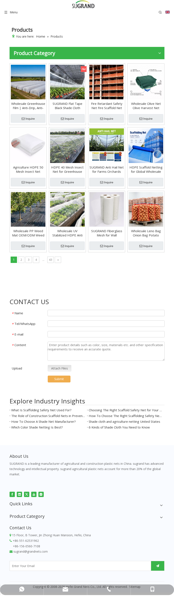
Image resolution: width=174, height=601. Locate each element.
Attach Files (59, 368)
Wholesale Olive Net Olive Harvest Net (146, 105)
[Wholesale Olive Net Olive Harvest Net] (146, 81)
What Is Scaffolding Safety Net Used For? (41, 410)
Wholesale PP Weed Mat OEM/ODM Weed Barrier (28, 233)
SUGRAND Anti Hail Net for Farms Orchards (107, 169)
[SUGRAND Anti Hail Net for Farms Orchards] (106, 145)
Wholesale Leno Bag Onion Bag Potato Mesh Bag (146, 233)
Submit (59, 379)
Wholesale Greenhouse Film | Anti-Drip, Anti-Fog (28, 105)
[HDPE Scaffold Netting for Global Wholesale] (146, 145)
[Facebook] (12, 494)
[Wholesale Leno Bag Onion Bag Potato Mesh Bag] (146, 209)
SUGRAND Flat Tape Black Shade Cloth (67, 105)
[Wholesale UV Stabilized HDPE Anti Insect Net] (67, 209)
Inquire (30, 118)
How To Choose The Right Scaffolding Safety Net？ (126, 416)
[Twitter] (26, 494)
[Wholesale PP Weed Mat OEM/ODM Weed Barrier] (28, 209)
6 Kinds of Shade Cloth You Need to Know (119, 427)
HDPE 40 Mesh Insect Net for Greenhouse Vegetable (67, 169)
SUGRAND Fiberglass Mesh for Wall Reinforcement (106, 233)
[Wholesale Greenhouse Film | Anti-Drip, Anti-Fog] (28, 81)
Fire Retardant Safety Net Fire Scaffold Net (106, 105)
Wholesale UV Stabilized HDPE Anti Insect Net (67, 233)
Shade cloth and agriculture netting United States (124, 421)
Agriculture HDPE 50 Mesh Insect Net (28, 169)
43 (50, 260)
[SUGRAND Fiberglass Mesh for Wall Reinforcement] (106, 209)
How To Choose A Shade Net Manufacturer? (43, 421)
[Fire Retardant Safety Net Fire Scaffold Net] (106, 81)
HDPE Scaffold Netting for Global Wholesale (146, 169)
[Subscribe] (157, 566)
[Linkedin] (19, 494)
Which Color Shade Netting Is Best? (37, 427)
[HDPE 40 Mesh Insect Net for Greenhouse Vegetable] (67, 145)
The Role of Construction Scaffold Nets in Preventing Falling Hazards (48, 416)
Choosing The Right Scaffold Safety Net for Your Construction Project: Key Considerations (126, 410)
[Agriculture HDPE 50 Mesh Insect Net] (28, 145)
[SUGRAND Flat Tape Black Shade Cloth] (67, 81)
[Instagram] (41, 494)
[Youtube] (33, 494)
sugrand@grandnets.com (30, 551)
